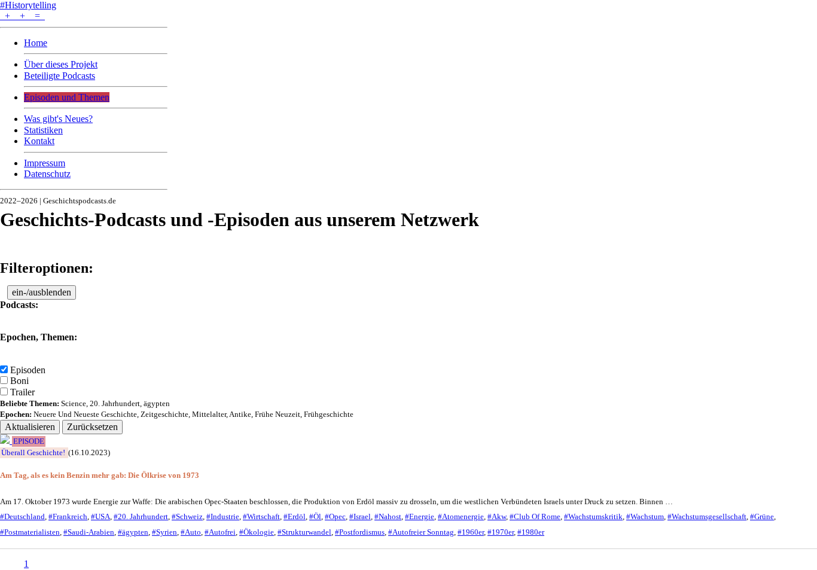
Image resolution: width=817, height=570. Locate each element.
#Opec (335, 517)
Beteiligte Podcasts (59, 76)
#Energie (419, 517)
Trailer (22, 392)
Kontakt (39, 141)
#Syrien (164, 532)
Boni (19, 381)
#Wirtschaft (261, 517)
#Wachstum (645, 517)
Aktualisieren (30, 427)
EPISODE (28, 441)
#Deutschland (22, 517)
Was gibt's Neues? (58, 119)
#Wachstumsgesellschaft (706, 517)
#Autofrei (220, 532)
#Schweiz (187, 517)
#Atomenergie (461, 517)
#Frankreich (67, 517)
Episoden (27, 370)
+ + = (22, 16)
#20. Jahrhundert (141, 517)
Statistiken (43, 130)
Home (35, 43)
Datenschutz (47, 174)
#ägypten (133, 532)
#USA (100, 517)
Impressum (44, 163)
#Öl (315, 517)
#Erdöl (294, 517)
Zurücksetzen (92, 427)
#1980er (530, 532)
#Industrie (222, 517)
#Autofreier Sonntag (421, 532)
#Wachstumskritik (593, 517)
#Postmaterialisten (30, 532)
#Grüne (762, 517)
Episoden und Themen (66, 97)
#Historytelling (28, 5)
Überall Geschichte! (33, 453)
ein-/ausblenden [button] (41, 292)
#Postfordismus (360, 532)
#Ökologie (256, 532)
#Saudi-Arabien (88, 532)
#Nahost (387, 517)
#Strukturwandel (304, 532)
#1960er (471, 532)
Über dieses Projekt (60, 64)
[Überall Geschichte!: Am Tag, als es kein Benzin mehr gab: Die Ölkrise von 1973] (6, 440)
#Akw (496, 517)
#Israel (360, 517)
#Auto (191, 532)
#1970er (500, 532)
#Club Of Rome (535, 517)
